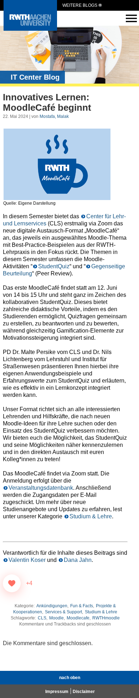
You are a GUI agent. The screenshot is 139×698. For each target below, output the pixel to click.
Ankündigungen (51, 605)
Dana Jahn (78, 560)
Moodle (56, 617)
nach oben (69, 677)
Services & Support (63, 611)
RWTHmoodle (106, 617)
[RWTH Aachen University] (30, 29)
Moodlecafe (78, 617)
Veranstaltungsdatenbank (41, 488)
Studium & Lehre (91, 516)
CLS (42, 617)
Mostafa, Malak (54, 116)
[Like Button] (12, 583)
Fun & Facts (81, 605)
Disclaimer (84, 691)
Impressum (56, 691)
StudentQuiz (54, 266)
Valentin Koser (27, 560)
